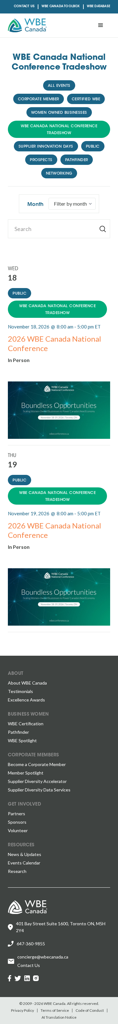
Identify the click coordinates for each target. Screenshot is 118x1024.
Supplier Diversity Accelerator (37, 781)
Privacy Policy (22, 1010)
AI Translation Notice (59, 1017)
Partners (16, 813)
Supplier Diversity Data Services (39, 789)
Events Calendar (24, 862)
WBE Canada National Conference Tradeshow (59, 129)
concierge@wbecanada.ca (42, 956)
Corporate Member (38, 99)
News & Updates (24, 854)
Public (93, 147)
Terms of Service (55, 1010)
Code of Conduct (90, 1010)
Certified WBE (86, 99)
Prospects (41, 160)
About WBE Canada (27, 682)
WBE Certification (25, 723)
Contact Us (24, 6)
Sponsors (17, 822)
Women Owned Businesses (59, 113)
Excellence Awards (26, 699)
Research (17, 871)
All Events (59, 86)
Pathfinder (76, 160)
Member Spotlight (25, 772)
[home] (27, 25)
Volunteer (18, 830)
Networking (59, 174)
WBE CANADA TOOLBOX (61, 6)
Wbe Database (98, 6)
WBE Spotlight (22, 740)
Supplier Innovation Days (46, 147)
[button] (100, 25)
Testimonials (20, 691)
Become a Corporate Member (37, 764)
